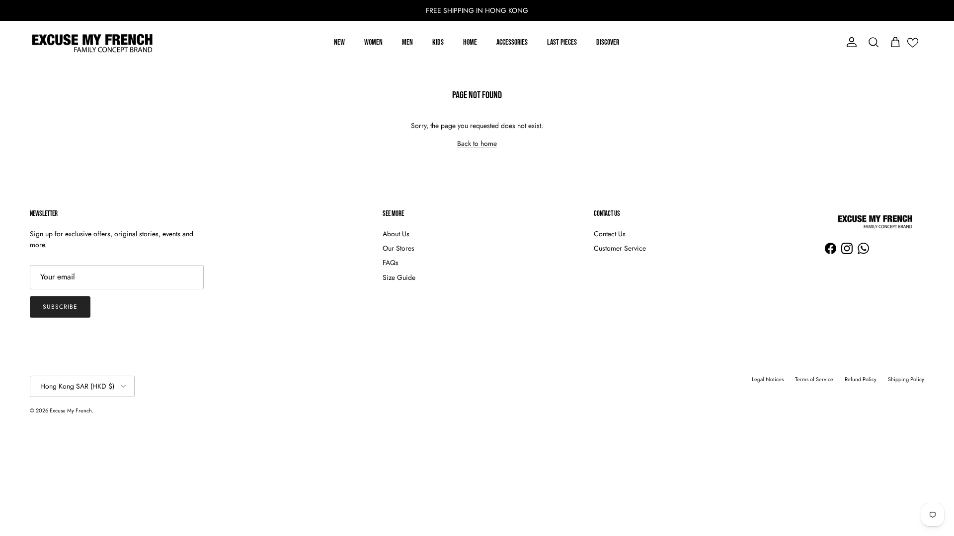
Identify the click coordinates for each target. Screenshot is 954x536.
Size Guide (399, 277)
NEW (339, 42)
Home (470, 42)
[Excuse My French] (92, 43)
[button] (912, 42)
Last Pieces (562, 42)
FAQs (390, 263)
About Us (396, 234)
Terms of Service (814, 379)
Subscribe (60, 306)
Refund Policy (860, 379)
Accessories (512, 42)
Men (407, 42)
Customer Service (620, 248)
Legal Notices (768, 379)
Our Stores (398, 248)
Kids (438, 42)
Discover (607, 42)
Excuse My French (71, 410)
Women (373, 42)
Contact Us (610, 234)
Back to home (477, 143)
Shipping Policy (906, 379)
